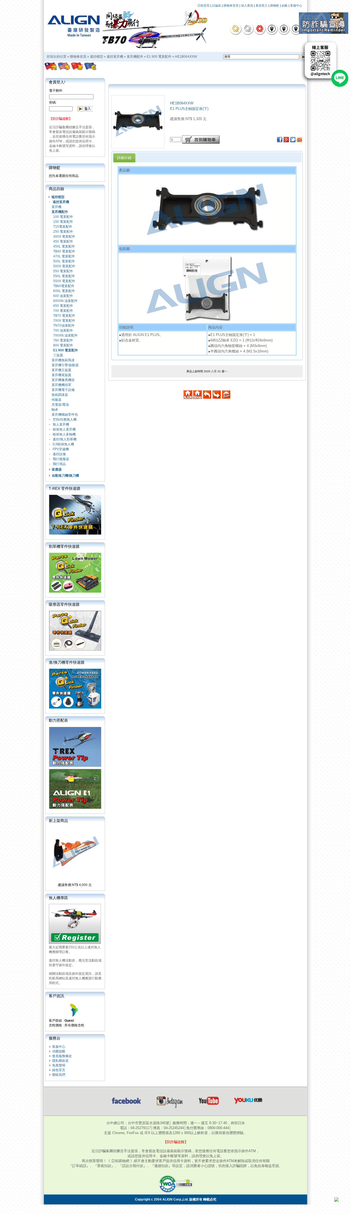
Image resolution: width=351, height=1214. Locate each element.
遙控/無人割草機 (65, 439)
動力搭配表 (58, 720)
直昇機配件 (135, 57)
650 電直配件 (63, 306)
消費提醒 (58, 1051)
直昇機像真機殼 (63, 380)
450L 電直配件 (64, 246)
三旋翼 (58, 355)
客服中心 (296, 5)
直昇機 (56, 207)
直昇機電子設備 (63, 390)
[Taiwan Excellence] (259, 28)
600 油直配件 (63, 296)
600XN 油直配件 (65, 301)
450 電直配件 (63, 241)
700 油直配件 (63, 330)
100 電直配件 (63, 217)
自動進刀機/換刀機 (65, 475)
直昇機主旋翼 (61, 370)
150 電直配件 (63, 222)
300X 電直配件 (64, 236)
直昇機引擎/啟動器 (65, 365)
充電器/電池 (60, 405)
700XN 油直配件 (65, 335)
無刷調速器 (60, 395)
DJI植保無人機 (63, 444)
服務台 (54, 1038)
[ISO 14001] (283, 28)
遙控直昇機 (115, 57)
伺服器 (56, 400)
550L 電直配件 (64, 276)
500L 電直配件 (64, 261)
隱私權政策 (60, 1061)
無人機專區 (58, 898)
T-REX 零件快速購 (64, 488)
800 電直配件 (63, 345)
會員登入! (57, 82)
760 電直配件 (63, 340)
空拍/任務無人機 (65, 419)
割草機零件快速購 (64, 546)
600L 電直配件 (64, 291)
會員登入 (262, 5)
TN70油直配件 (64, 325)
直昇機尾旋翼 (61, 375)
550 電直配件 (63, 271)
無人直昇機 (61, 424)
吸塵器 (57, 469)
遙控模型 (96, 57)
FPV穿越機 (61, 449)
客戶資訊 (56, 996)
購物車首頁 (231, 5)
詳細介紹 (124, 158)
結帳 (285, 5)
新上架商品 (58, 820)
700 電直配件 (63, 311)
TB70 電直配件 (64, 316)
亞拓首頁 (203, 5)
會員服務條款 (62, 1056)
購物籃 (274, 5)
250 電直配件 (63, 232)
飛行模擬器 (61, 459)
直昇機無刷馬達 (63, 360)
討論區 (216, 5)
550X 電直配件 (64, 281)
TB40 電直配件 (64, 251)
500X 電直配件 (64, 266)
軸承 (55, 410)
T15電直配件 (62, 227)
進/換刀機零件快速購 (66, 662)
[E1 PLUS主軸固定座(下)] (138, 147)
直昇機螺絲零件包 (65, 414)
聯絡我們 (58, 1075)
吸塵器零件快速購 (64, 604)
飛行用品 (59, 464)
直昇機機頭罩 (61, 385)
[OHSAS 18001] (295, 28)
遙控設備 (59, 454)
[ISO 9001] (271, 28)
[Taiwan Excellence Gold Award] (235, 28)
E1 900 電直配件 (159, 57)
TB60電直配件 (63, 286)
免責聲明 (58, 1065)
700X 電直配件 (64, 321)
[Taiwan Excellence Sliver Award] (247, 28)
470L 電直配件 (64, 256)
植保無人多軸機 (64, 434)
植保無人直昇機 (64, 429)
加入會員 (247, 5)
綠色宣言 (58, 1070)
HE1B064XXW (186, 57)
